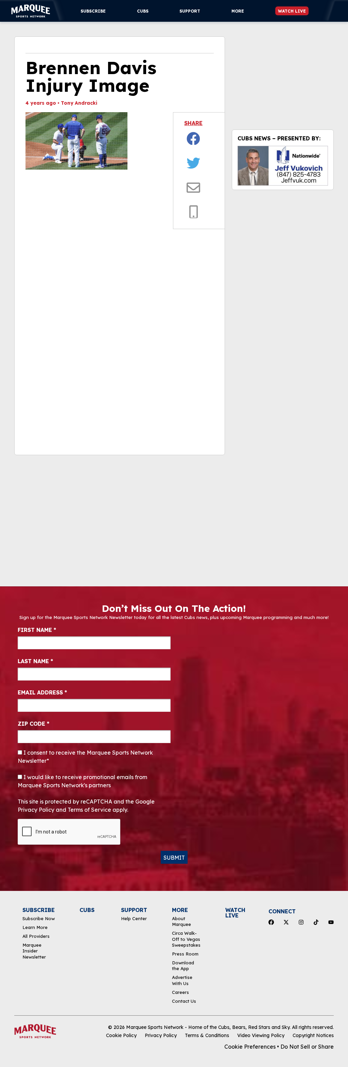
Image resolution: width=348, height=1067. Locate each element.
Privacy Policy (161, 1035)
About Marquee (181, 921)
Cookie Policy (121, 1035)
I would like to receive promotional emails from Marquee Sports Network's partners (82, 781)
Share (193, 123)
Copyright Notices (313, 1035)
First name (37, 629)
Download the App (183, 965)
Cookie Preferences (250, 1046)
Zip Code (33, 723)
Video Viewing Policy (260, 1035)
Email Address (42, 692)
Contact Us (184, 1001)
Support (189, 11)
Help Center (134, 918)
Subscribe (93, 11)
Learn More (35, 927)
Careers (180, 992)
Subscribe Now (38, 918)
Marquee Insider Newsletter (34, 951)
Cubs (143, 11)
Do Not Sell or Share (307, 1046)
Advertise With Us (182, 980)
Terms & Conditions (207, 1035)
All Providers (36, 936)
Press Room (185, 954)
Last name (35, 661)
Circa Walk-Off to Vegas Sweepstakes (186, 939)
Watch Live (292, 11)
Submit (174, 857)
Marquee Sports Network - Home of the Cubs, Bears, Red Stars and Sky (208, 1027)
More (237, 11)
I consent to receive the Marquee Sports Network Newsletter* (85, 756)
